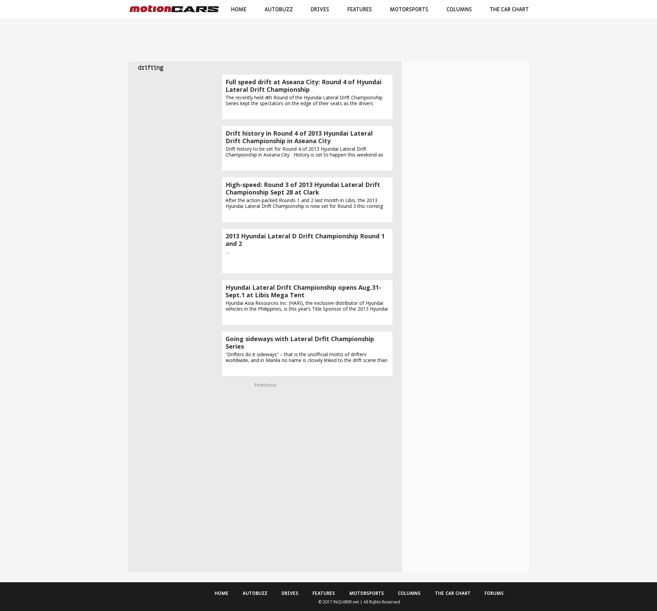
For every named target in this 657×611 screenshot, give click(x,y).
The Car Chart (509, 9)
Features (359, 9)
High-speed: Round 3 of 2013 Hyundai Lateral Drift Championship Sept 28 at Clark (303, 188)
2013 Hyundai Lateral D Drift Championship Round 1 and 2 (305, 240)
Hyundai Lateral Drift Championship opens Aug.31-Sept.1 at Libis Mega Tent (303, 291)
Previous (265, 385)
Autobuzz (279, 9)
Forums (494, 593)
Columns (459, 9)
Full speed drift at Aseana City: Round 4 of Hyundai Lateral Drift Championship (304, 85)
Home (238, 9)
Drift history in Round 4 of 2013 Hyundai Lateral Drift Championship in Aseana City (299, 137)
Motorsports (409, 9)
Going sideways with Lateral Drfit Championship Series (300, 342)
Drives (320, 9)
